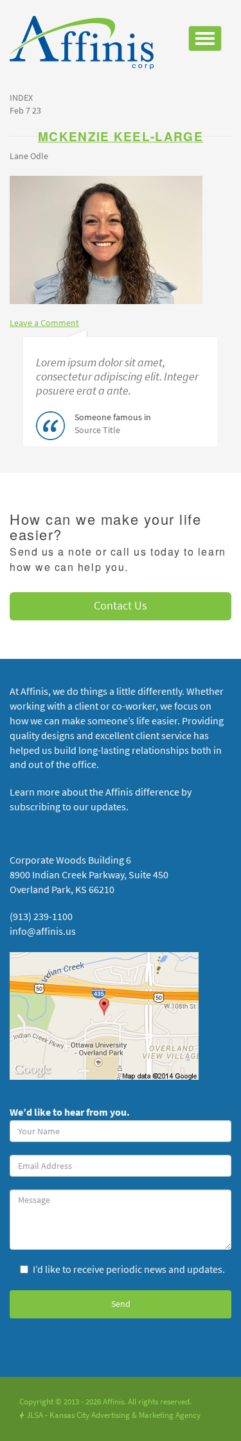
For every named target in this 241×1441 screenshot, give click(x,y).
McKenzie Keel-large (120, 136)
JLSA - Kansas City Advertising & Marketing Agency (110, 1415)
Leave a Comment (44, 323)
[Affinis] (86, 46)
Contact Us (120, 605)
